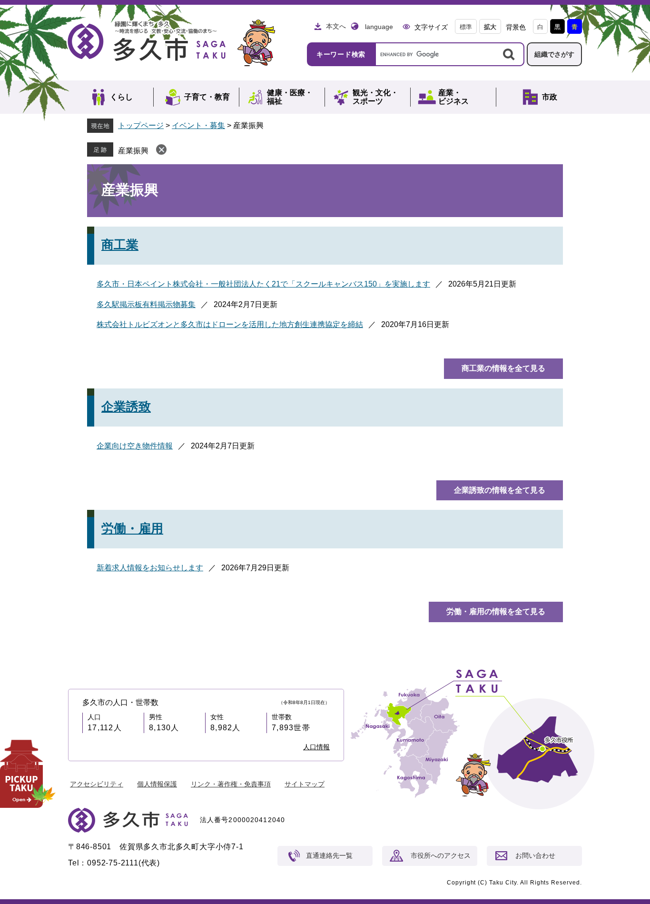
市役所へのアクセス (441, 855)
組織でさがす (554, 54)
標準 (466, 26)
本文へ (336, 26)
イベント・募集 (198, 125)
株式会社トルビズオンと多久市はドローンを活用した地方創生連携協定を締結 (230, 324)
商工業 (119, 245)
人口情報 (316, 747)
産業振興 (133, 151)
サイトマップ (305, 784)
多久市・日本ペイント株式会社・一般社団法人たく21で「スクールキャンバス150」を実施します (263, 284)
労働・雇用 (132, 528)
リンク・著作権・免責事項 (231, 784)
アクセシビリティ (96, 784)
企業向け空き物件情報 (135, 446)
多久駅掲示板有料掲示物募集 (146, 304)
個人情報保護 (157, 784)
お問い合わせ (535, 855)
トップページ (141, 125)
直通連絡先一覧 (329, 855)
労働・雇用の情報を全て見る (495, 611)
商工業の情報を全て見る (503, 368)
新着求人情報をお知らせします (150, 568)
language (379, 26)
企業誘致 (126, 406)
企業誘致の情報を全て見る (499, 490)
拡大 (490, 26)
